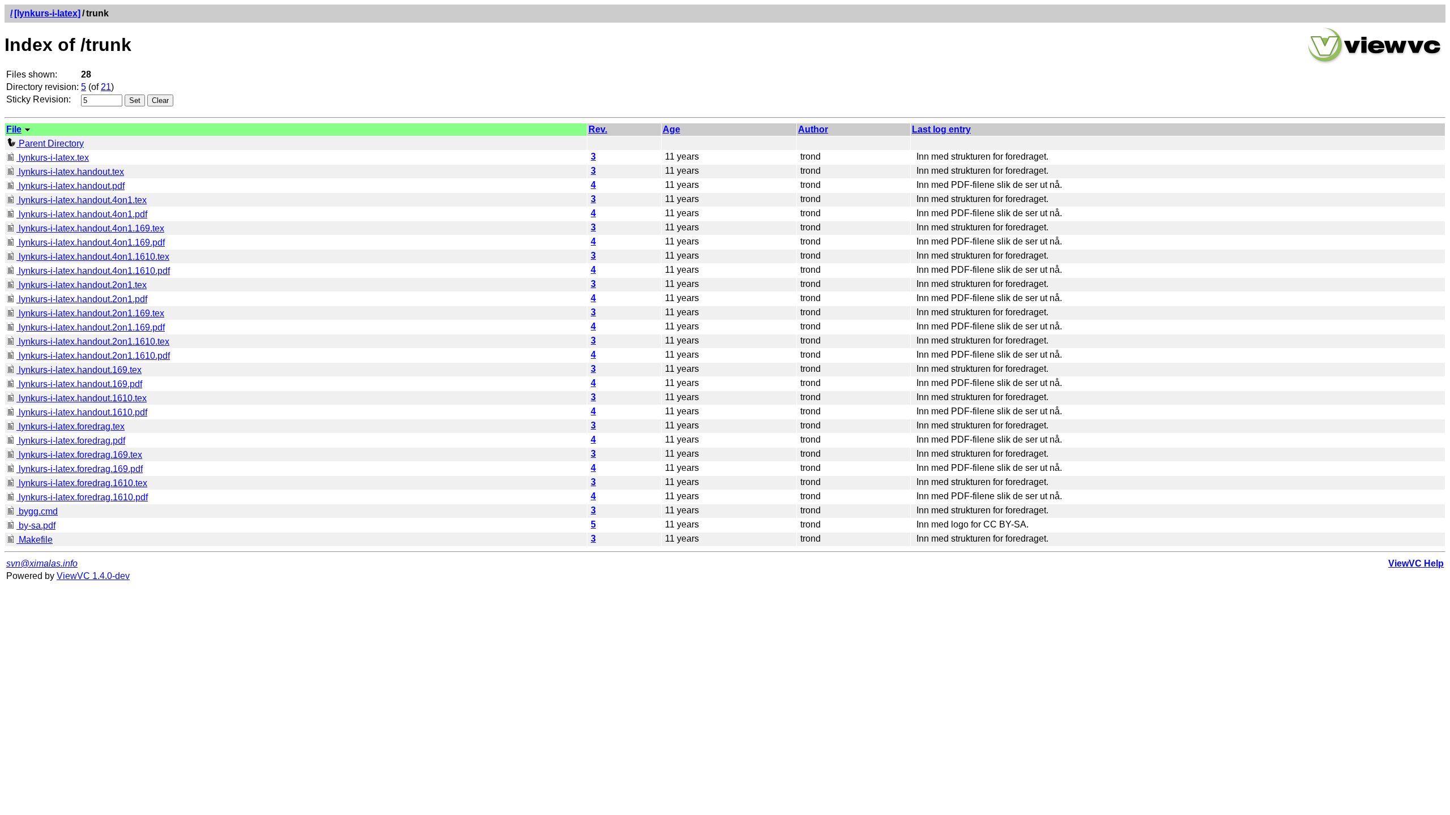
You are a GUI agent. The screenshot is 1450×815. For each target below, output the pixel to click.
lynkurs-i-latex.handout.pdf (70, 186)
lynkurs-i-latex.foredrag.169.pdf (79, 469)
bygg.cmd (37, 511)
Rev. (597, 129)
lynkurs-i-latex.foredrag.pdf (70, 440)
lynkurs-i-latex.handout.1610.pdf (81, 412)
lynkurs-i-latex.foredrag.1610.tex (81, 483)
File (14, 129)
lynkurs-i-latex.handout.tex (70, 172)
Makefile (34, 539)
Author (813, 129)
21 (106, 87)
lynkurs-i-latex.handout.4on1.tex (81, 200)
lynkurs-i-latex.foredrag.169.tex (79, 455)
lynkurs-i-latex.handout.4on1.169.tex (90, 228)
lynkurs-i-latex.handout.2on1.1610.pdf (93, 356)
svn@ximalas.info (42, 563)
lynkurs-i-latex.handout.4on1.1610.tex (92, 256)
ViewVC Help (1416, 563)
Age (671, 129)
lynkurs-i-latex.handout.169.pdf (79, 384)
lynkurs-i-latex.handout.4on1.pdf (81, 214)
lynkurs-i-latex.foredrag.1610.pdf (82, 497)
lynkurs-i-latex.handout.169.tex (79, 370)
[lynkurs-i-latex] (47, 13)
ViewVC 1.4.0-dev (93, 576)
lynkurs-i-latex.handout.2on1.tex (81, 285)
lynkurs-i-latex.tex (52, 157)
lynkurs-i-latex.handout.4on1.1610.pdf (93, 271)
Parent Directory (50, 143)
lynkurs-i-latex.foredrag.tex (70, 426)
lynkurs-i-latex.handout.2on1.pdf (81, 299)
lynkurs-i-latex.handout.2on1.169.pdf (90, 327)
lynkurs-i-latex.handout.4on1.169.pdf (90, 242)
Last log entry (941, 129)
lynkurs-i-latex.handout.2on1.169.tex (90, 313)
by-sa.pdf (36, 525)
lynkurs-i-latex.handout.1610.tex (81, 398)
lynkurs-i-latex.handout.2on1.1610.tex (92, 341)
